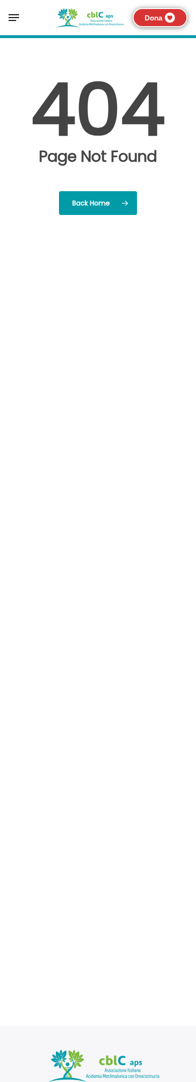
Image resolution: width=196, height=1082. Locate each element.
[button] (14, 17)
